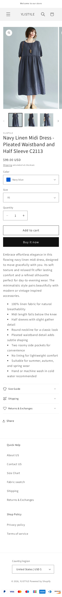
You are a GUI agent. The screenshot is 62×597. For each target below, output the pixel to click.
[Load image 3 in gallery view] (46, 120)
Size (5, 189)
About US (13, 455)
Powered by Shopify (40, 581)
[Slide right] (58, 121)
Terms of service (17, 534)
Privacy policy (16, 525)
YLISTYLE (24, 581)
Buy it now (31, 242)
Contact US (14, 464)
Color (6, 171)
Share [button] (10, 421)
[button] (8, 14)
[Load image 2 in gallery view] (31, 120)
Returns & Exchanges (20, 500)
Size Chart (13, 473)
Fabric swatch (16, 482)
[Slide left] (4, 121)
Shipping (7, 165)
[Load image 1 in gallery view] (15, 120)
